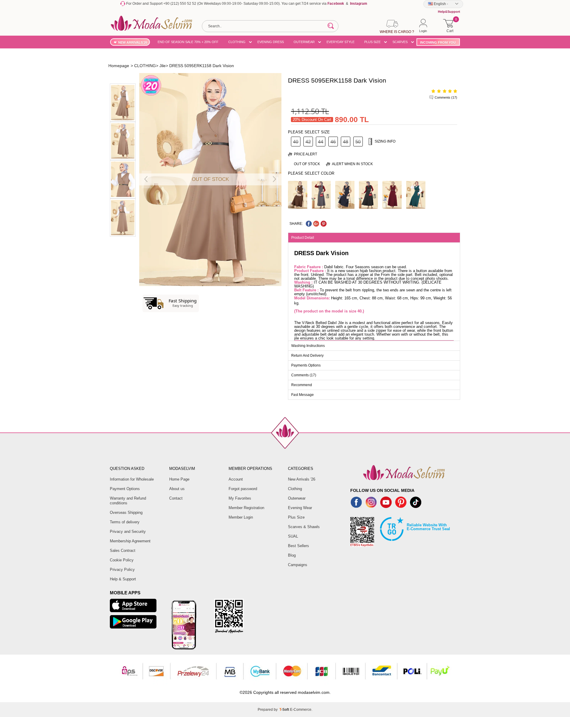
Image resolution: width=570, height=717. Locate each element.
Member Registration (246, 508)
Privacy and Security (128, 531)
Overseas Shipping (126, 512)
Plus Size (296, 517)
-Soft (284, 709)
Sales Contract (122, 550)
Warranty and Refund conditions (128, 500)
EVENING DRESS (270, 42)
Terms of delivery (125, 522)
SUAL (293, 536)
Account (236, 479)
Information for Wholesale (132, 479)
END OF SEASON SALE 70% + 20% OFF (188, 42)
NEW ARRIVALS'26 (132, 42)
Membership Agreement (130, 541)
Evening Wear (300, 508)
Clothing (295, 489)
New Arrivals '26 (301, 479)
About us (177, 489)
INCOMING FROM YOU (438, 42)
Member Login (241, 517)
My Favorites (240, 498)
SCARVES (400, 42)
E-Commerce (300, 709)
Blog (292, 555)
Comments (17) (446, 97)
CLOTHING (237, 42)
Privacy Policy (122, 569)
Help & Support (123, 579)
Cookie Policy (122, 560)
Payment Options (125, 489)
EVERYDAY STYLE (340, 42)
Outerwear (296, 498)
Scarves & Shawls (304, 527)
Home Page (179, 479)
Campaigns (297, 565)
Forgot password (243, 489)
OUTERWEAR (304, 42)
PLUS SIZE (372, 42)
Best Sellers (298, 546)
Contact (176, 498)
